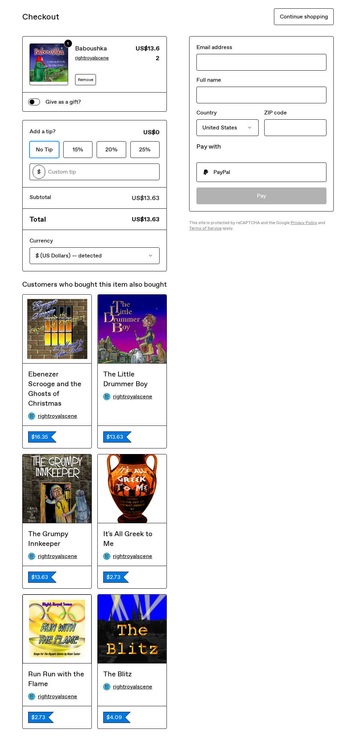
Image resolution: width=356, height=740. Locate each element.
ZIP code (275, 112)
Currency (41, 240)
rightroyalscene (92, 58)
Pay (261, 195)
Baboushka (91, 48)
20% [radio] (111, 149)
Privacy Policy (304, 222)
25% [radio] (145, 149)
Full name (208, 80)
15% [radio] (78, 149)
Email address (214, 47)
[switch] (34, 101)
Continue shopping (304, 16)
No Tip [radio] (44, 149)
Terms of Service (205, 228)
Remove (85, 79)
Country (206, 112)
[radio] (261, 172)
